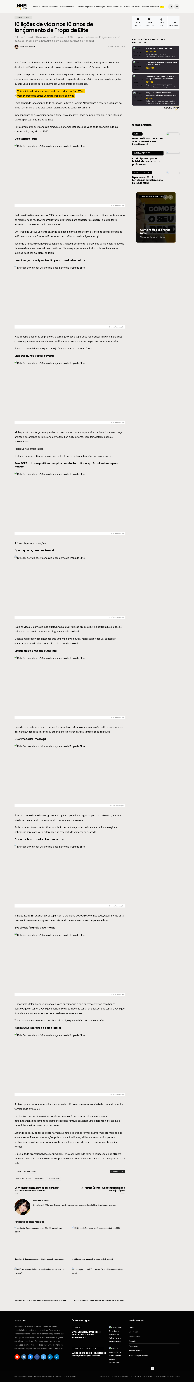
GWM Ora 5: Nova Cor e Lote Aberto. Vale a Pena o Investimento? (147, 141)
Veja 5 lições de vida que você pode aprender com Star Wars (50, 90)
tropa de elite (54, 1179)
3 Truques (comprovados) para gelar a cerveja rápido (103, 1190)
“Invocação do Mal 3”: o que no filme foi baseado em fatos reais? (98, 1300)
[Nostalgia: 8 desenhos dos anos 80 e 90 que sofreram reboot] (41, 1240)
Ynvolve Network (159, 1376)
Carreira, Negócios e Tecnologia (91, 6)
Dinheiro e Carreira (142, 173)
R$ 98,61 (149, 82)
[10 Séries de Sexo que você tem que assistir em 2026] (98, 1240)
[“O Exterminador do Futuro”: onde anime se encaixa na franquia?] (41, 1281)
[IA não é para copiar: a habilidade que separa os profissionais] (172, 157)
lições (28, 1179)
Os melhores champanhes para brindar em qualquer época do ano (36, 1190)
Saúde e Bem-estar (152, 6)
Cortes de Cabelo (131, 6)
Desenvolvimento (49, 6)
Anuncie (132, 1341)
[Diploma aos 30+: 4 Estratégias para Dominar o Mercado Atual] (172, 177)
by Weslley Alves (173, 1376)
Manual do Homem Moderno (152, 197)
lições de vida (40, 1179)
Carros (137, 134)
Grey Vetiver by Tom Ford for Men (159, 48)
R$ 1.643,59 (151, 51)
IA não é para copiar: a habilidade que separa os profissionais (146, 161)
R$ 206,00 (150, 68)
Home (35, 6)
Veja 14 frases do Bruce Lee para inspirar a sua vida (45, 95)
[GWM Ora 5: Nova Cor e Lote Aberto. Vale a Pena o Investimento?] (172, 139)
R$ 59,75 (149, 98)
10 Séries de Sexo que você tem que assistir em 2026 (92, 1259)
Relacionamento (67, 6)
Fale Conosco (135, 1337)
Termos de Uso (135, 1351)
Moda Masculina (114, 6)
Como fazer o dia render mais (155, 231)
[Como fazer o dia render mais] (156, 217)
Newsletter (133, 1346)
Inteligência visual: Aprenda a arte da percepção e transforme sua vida (161, 77)
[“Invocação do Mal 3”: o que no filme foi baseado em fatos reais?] (98, 1281)
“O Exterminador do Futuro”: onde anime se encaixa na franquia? (41, 1300)
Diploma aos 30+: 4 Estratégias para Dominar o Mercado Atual (147, 180)
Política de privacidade (138, 1355)
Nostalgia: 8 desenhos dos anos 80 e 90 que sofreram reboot (39, 1259)
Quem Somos (134, 1332)
